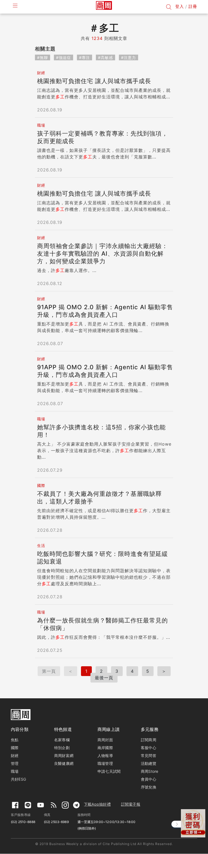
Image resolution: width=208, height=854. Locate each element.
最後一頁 (104, 677)
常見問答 (148, 755)
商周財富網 (63, 755)
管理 (14, 763)
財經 (14, 755)
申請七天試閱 (109, 771)
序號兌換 (148, 787)
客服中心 (148, 747)
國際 (14, 747)
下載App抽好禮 (97, 804)
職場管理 (105, 763)
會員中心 (148, 779)
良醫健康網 (63, 763)
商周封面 (105, 739)
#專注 (84, 57)
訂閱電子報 (130, 804)
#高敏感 (105, 57)
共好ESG (18, 779)
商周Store (149, 771)
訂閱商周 (148, 739)
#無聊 (42, 57)
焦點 (14, 739)
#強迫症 (63, 57)
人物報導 (105, 755)
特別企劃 (62, 747)
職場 (14, 771)
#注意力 (128, 57)
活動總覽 (148, 763)
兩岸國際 (105, 747)
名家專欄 (62, 739)
